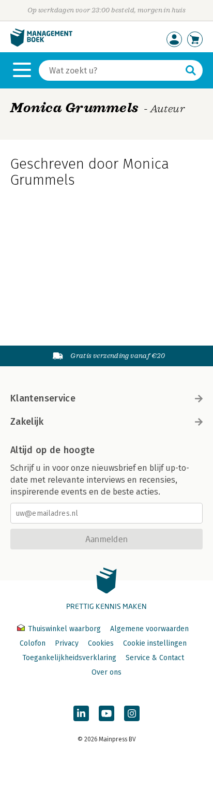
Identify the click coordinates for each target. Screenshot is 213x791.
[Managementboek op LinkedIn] (81, 713)
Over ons (106, 672)
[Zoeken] (191, 70)
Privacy (67, 643)
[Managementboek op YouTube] (106, 713)
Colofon (32, 643)
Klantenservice (42, 398)
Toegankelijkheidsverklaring (69, 657)
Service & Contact (155, 657)
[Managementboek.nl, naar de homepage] (41, 44)
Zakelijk (26, 421)
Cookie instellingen (155, 643)
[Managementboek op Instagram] (132, 713)
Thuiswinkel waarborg (64, 628)
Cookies (101, 643)
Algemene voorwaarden (149, 628)
